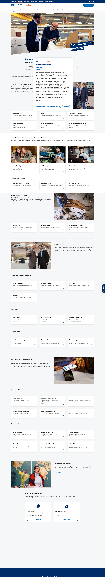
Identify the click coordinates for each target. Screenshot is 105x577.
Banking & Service (34, 1)
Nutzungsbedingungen (44, 572)
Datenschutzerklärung (40, 67)
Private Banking (26, 1)
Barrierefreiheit (62, 572)
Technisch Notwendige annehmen (53, 106)
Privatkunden (13, 1)
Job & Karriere (51, 1)
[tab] (14, 9)
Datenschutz (37, 572)
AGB (57, 572)
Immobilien (46, 1)
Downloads (68, 572)
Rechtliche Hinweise (52, 572)
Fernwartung (73, 572)
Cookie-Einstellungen (40, 106)
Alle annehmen (66, 106)
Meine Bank (41, 1)
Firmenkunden (20, 1)
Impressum (32, 572)
